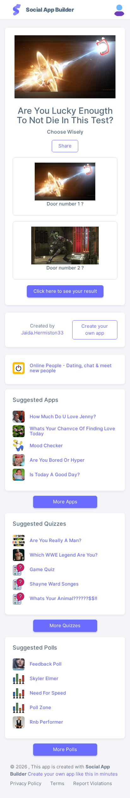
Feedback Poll (46, 664)
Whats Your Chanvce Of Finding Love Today (72, 431)
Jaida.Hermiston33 (42, 333)
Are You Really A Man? (55, 540)
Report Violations (92, 783)
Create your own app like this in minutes (73, 774)
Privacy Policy (25, 783)
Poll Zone (40, 707)
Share (65, 146)
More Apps (65, 502)
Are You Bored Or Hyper (57, 460)
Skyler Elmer (44, 678)
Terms (57, 783)
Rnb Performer (46, 722)
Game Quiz (42, 569)
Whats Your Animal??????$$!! (63, 598)
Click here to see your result (65, 291)
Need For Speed (48, 693)
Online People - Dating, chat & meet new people (71, 368)
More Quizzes (65, 625)
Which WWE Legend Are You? (64, 555)
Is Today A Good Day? (55, 474)
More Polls (65, 749)
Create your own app (94, 329)
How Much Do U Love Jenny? (63, 416)
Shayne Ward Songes (54, 584)
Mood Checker (46, 445)
